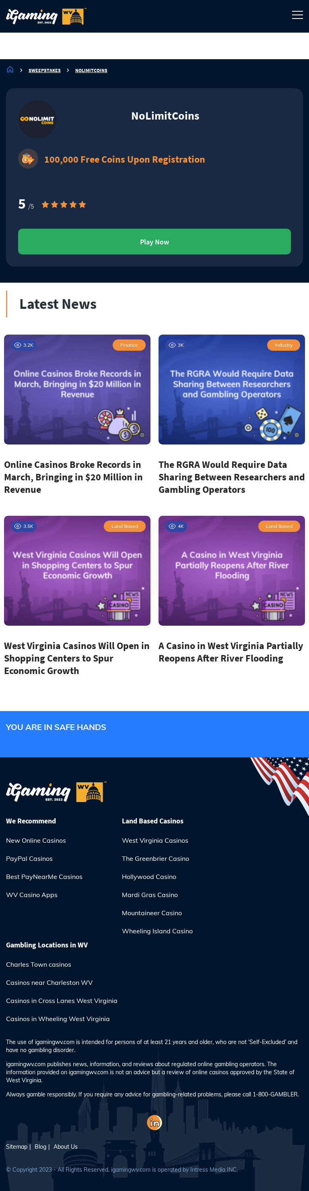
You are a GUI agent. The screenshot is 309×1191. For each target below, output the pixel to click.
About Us (66, 1146)
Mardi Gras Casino (150, 895)
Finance (129, 345)
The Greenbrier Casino (155, 858)
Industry (284, 345)
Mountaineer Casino (152, 913)
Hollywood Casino (149, 877)
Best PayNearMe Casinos (44, 877)
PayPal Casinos (29, 858)
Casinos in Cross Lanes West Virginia (61, 1001)
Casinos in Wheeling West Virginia (58, 1019)
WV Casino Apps (32, 895)
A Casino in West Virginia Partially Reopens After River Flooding (231, 651)
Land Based (124, 526)
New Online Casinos (36, 840)
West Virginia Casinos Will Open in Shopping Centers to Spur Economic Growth (77, 658)
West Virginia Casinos (155, 840)
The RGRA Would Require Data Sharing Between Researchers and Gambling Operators (232, 477)
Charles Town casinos (38, 964)
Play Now (154, 241)
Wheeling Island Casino (157, 931)
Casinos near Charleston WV (49, 982)
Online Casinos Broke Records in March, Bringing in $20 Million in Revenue (73, 477)
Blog (40, 1146)
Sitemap (16, 1146)
